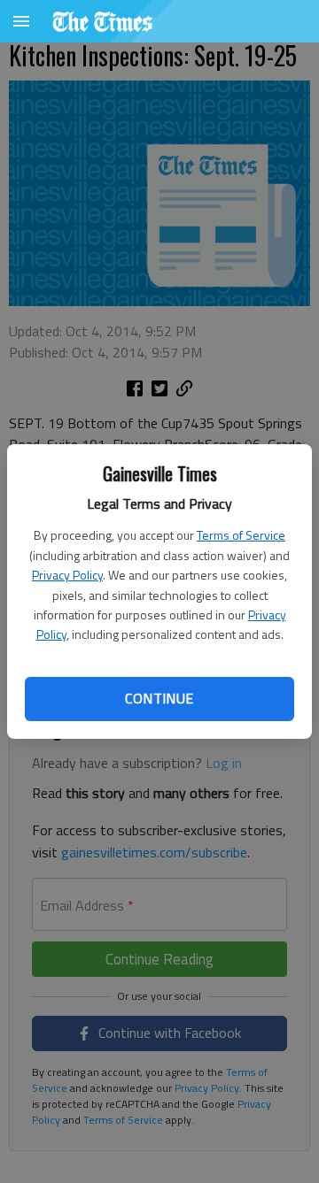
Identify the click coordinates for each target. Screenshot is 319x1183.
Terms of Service (241, 535)
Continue (159, 698)
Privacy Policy (67, 574)
